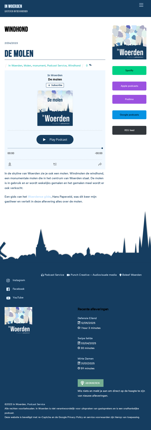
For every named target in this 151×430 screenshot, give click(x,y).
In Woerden (15, 65)
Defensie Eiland (87, 318)
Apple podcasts (129, 86)
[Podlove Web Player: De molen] (55, 119)
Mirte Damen (86, 358)
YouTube (17, 297)
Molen (27, 65)
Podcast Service (57, 65)
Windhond (74, 65)
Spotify (129, 70)
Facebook (18, 288)
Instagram (18, 280)
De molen (19, 53)
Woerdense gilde (39, 196)
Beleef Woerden (132, 274)
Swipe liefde (85, 338)
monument (39, 65)
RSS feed (129, 130)
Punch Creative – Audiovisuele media (93, 274)
